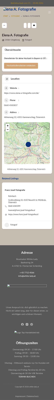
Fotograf (28, 40)
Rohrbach (12, 196)
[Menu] (49, 12)
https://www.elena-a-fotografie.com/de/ (21, 93)
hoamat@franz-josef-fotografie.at (21, 210)
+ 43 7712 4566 (27, 273)
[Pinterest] (31, 324)
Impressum (20, 396)
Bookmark (34, 25)
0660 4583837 (11, 105)
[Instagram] (27, 324)
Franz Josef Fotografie (15, 190)
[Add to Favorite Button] (6, 186)
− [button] (8, 129)
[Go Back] (4, 25)
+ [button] (8, 125)
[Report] (29, 25)
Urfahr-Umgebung (12, 40)
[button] (4, 206)
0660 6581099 (14, 206)
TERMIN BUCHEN (26, 377)
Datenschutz (33, 396)
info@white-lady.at (27, 276)
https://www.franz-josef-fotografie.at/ (23, 214)
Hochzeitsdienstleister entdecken (21, 66)
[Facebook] (22, 324)
